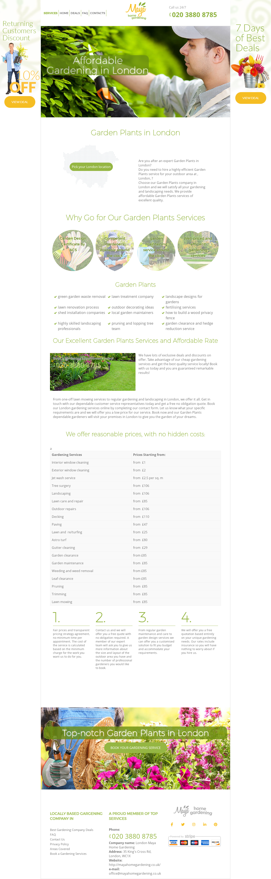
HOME (64, 13)
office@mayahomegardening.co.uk (135, 873)
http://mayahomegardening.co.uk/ (134, 865)
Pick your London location (91, 167)
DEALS (75, 13)
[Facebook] (172, 825)
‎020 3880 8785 (78, 364)
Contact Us (57, 839)
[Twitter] (183, 825)
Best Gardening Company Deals (71, 830)
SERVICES (51, 13)
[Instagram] (194, 825)
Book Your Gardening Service (136, 748)
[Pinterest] (216, 825)
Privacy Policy (59, 844)
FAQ (53, 835)
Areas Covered (60, 849)
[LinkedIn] (205, 825)
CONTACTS (97, 13)
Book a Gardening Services (68, 854)
